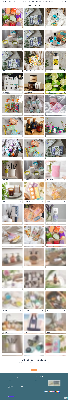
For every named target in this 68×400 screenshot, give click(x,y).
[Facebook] (35, 377)
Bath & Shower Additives (29, 201)
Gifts (43, 1)
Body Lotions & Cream (28, 92)
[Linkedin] (45, 377)
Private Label (9, 385)
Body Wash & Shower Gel (51, 70)
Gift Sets (4, 70)
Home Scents (38, 1)
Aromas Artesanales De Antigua (30, 70)
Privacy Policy (23, 381)
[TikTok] (43, 377)
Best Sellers (27, 114)
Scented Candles (27, 179)
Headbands (48, 332)
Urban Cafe (27, 288)
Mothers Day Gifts (50, 157)
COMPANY (9, 380)
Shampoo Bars (5, 310)
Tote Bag (26, 332)
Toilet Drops (49, 288)
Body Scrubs (49, 92)
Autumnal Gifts (5, 332)
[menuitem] (23, 2)
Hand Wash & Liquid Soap (7, 114)
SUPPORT (36, 380)
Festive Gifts (49, 201)
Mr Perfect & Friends (6, 157)
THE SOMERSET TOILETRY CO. (8, 1)
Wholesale (9, 387)
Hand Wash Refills (50, 179)
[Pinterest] (41, 377)
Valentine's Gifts (49, 114)
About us (9, 381)
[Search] (64, 1)
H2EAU (4, 223)
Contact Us (36, 381)
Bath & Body (27, 1)
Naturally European (6, 92)
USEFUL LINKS (23, 380)
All (23, 1)
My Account (36, 385)
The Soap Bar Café (10, 386)
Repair (4, 201)
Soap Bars (26, 157)
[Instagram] (39, 377)
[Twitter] (37, 377)
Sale (4, 288)
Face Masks (27, 223)
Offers (22, 386)
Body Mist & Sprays (50, 223)
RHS (47, 310)
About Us (50, 1)
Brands (46, 1)
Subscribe (34, 369)
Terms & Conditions (23, 385)
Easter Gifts (27, 310)
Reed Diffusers (5, 179)
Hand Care (32, 1)
